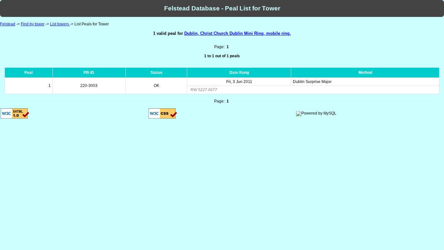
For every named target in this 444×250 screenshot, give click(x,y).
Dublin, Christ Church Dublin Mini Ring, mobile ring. (237, 33)
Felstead (7, 24)
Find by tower (33, 24)
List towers (60, 24)
